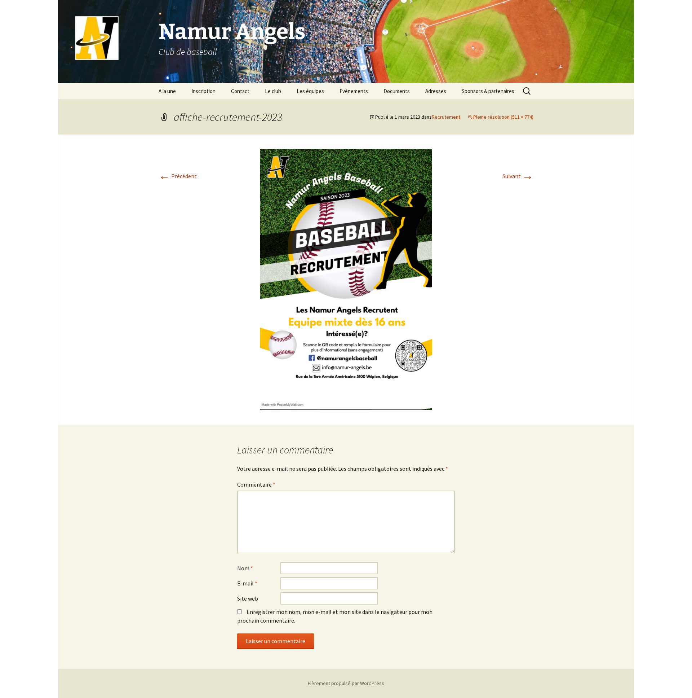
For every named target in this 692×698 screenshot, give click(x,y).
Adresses (435, 91)
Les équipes (310, 91)
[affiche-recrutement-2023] (346, 278)
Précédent (178, 176)
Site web (247, 598)
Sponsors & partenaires (488, 91)
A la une (167, 91)
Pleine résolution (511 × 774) (503, 117)
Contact (240, 91)
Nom (245, 568)
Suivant (517, 176)
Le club (273, 91)
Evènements (354, 91)
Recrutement (446, 117)
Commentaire (256, 484)
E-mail (247, 583)
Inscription (203, 91)
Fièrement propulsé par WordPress (346, 683)
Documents (396, 91)
